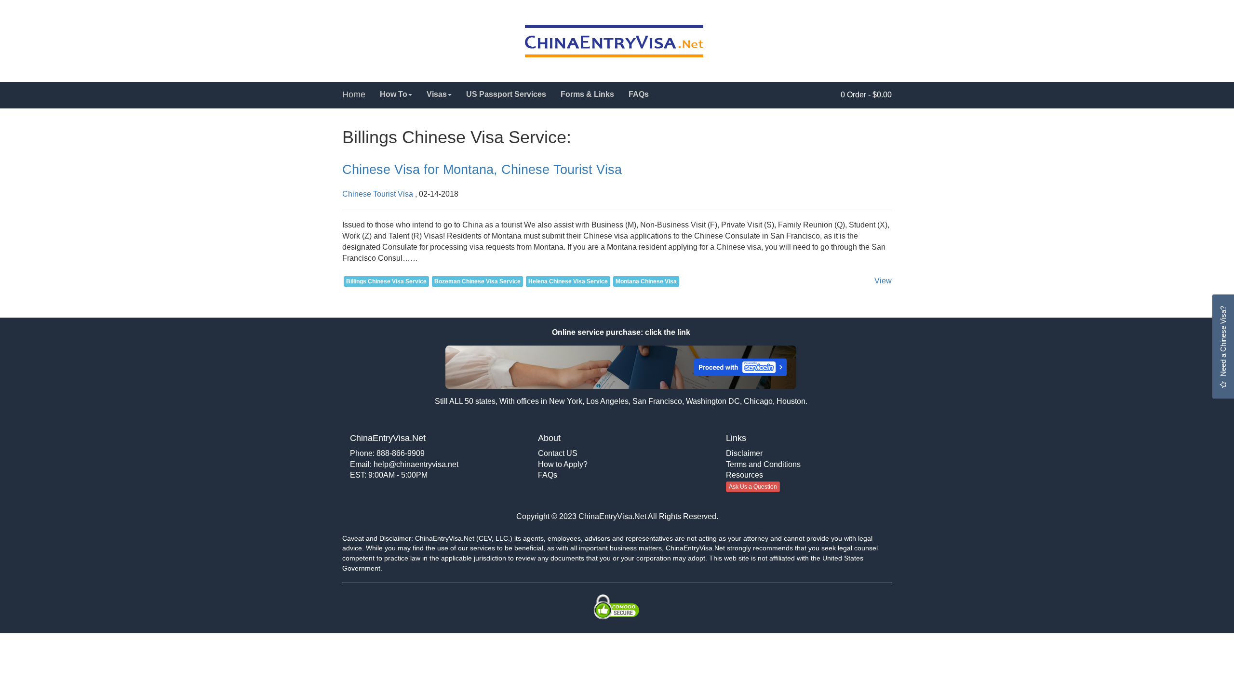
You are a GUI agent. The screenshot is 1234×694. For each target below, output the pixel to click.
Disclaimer (744, 453)
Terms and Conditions (763, 464)
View (883, 281)
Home (353, 94)
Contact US (557, 453)
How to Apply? (563, 464)
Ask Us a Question (753, 486)
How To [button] (393, 94)
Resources (744, 475)
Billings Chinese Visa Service (386, 281)
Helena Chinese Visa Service (568, 281)
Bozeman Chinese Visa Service (477, 281)
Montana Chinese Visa (646, 281)
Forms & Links (587, 94)
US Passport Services (506, 94)
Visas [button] (437, 94)
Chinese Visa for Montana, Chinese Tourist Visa (482, 169)
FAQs (639, 94)
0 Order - (866, 95)
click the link (666, 332)
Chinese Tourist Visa (377, 194)
